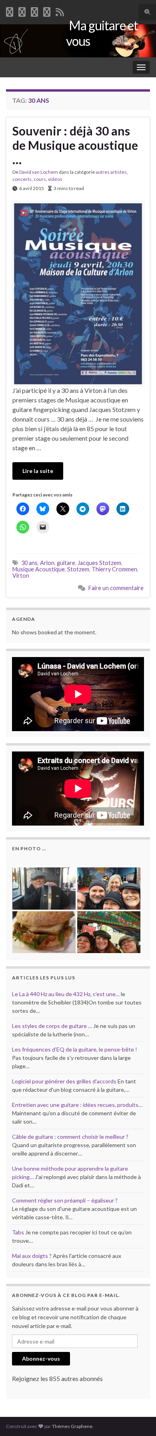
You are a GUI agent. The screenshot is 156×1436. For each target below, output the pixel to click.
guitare (66, 562)
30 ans (29, 562)
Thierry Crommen (114, 569)
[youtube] (34, 10)
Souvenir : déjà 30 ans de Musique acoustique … (75, 145)
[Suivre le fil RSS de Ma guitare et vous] (60, 10)
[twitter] (22, 10)
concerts (22, 179)
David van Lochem (38, 172)
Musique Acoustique (38, 569)
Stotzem (78, 569)
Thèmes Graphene (72, 1426)
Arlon (47, 562)
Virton (20, 575)
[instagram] (46, 10)
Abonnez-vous (41, 1358)
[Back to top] (138, 1418)
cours (40, 179)
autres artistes (111, 172)
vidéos (55, 179)
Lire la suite (37, 470)
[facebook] (9, 10)
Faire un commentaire (116, 588)
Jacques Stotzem (99, 562)
